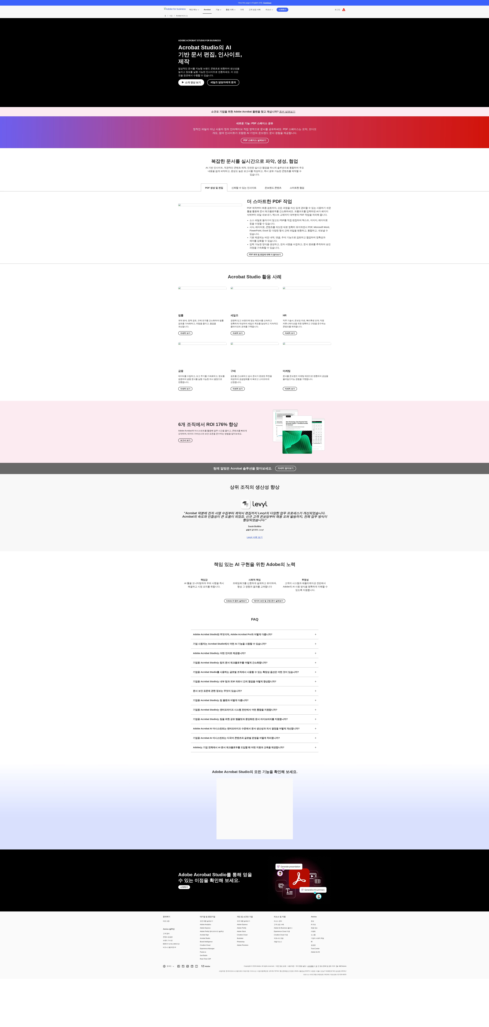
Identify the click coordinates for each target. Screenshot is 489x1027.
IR (312, 942)
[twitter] (187, 966)
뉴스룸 (313, 935)
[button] (168, 966)
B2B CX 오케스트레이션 (171, 944)
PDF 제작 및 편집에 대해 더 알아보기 (265, 254)
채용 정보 (314, 928)
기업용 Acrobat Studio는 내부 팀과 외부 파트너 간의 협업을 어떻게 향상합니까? (234, 681)
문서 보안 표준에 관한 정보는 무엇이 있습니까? (217, 691)
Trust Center (315, 948)
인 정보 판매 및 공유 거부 (325, 966)
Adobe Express (205, 928)
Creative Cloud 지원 (281, 935)
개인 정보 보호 (281, 966)
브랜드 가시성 (168, 940)
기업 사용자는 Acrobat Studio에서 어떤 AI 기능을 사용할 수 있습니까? (229, 644)
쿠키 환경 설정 (301, 966)
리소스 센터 (278, 921)
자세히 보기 (185, 333)
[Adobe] (343, 10)
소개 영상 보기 (193, 82)
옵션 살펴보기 (287, 111)
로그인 (337, 10)
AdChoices (342, 966)
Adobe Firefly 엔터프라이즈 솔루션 (212, 931)
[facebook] (178, 966)
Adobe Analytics (205, 924)
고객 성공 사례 (255, 10)
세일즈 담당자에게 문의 (223, 82)
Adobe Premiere (242, 945)
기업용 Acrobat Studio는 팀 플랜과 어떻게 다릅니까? (220, 700)
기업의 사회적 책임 (317, 938)
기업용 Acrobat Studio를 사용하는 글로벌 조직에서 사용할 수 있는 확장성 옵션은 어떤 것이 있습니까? (246, 672)
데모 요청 (166, 921)
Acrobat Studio (205, 938)
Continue (267, 3)
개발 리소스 (278, 942)
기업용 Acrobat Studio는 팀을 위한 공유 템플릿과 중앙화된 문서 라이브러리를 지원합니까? (240, 719)
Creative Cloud (205, 945)
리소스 (268, 10)
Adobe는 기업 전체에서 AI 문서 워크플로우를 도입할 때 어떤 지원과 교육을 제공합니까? (238, 747)
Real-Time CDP (205, 959)
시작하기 (282, 10)
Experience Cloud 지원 (282, 931)
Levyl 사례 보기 (255, 537)
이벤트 (313, 931)
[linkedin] (192, 966)
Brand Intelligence (206, 942)
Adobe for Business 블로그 (283, 928)
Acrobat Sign (204, 935)
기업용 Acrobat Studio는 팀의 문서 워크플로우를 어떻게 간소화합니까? (230, 662)
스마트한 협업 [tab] (297, 188)
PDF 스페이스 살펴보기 (254, 140)
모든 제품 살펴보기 (206, 921)
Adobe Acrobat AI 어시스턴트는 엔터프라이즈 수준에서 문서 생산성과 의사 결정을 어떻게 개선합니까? (246, 728)
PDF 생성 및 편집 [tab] (214, 188)
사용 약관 (291, 966)
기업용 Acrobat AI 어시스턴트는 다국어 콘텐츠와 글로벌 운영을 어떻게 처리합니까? (236, 738)
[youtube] (196, 966)
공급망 (313, 945)
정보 (312, 921)
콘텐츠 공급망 (168, 937)
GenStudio (203, 955)
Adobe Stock (241, 931)
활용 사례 (230, 10)
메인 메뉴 (193, 10)
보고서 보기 (185, 440)
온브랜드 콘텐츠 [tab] (273, 188)
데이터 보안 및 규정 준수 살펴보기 (268, 601)
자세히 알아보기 (286, 468)
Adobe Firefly (241, 928)
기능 (217, 10)
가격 (242, 10)
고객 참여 (166, 933)
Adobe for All (315, 952)
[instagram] (183, 966)
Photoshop (240, 942)
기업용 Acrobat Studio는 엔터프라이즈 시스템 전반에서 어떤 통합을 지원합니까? (235, 709)
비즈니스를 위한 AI (169, 947)
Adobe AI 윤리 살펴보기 (236, 601)
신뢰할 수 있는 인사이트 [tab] (244, 188)
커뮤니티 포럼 (278, 938)
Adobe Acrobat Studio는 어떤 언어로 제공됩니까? (219, 653)
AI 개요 (313, 924)
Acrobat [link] (207, 10)
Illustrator (240, 938)
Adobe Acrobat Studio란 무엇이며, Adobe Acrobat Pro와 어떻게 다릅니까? (232, 634)
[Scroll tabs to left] (2, 187)
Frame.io (203, 952)
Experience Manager (207, 948)
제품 (171, 16)
